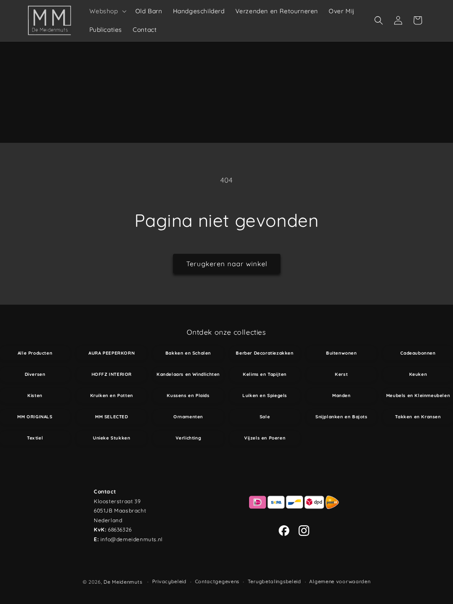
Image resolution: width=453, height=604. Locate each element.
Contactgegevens (217, 581)
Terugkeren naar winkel (226, 264)
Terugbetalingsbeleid (274, 581)
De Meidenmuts (123, 582)
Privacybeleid (169, 581)
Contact (105, 491)
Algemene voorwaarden (339, 581)
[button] (107, 11)
